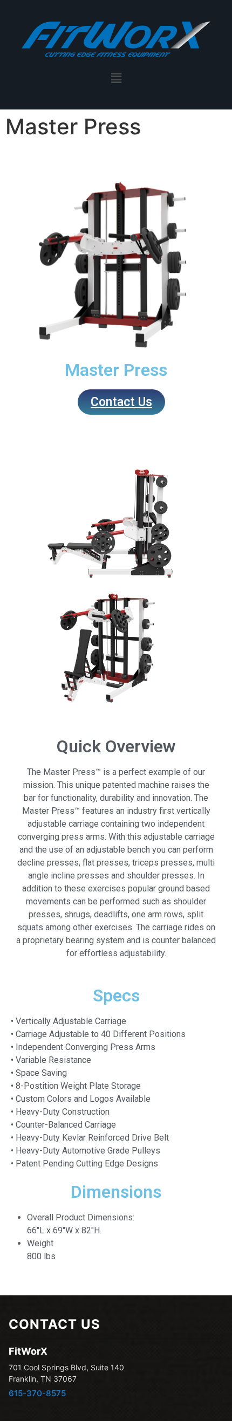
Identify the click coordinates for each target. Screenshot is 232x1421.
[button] (116, 78)
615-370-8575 (37, 1393)
